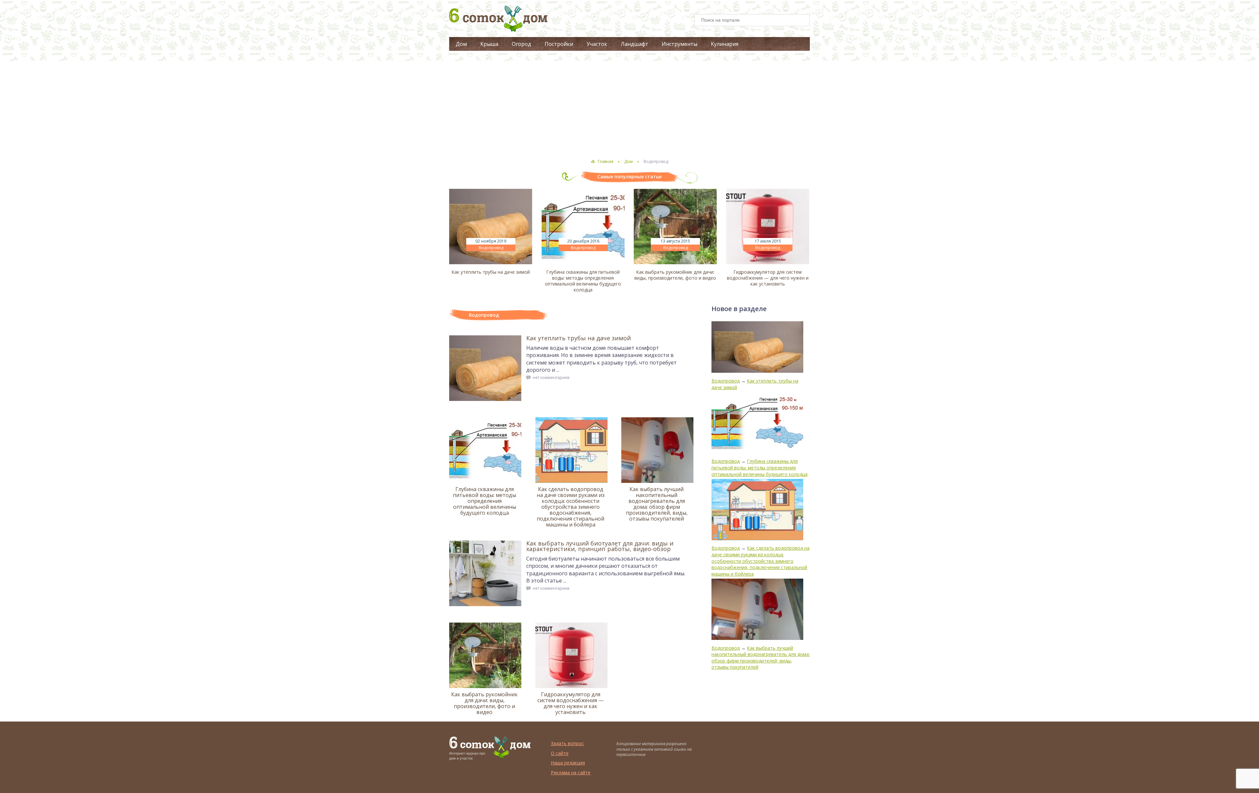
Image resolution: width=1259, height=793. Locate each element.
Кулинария (724, 44)
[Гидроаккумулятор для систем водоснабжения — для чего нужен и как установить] (767, 226)
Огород (521, 44)
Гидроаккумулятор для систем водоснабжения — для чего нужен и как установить (768, 278)
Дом (461, 44)
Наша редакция (568, 763)
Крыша (489, 44)
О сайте (560, 753)
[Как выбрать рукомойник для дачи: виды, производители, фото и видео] (675, 226)
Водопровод (491, 247)
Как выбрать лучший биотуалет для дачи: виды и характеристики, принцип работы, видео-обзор (599, 546)
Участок (597, 44)
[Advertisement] (629, 103)
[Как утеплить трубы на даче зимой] (490, 226)
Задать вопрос (567, 743)
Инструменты (679, 44)
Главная (605, 161)
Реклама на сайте (570, 772)
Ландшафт (634, 44)
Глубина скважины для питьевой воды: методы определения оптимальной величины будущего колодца (583, 281)
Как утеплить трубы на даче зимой (490, 272)
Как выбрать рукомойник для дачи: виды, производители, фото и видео (675, 275)
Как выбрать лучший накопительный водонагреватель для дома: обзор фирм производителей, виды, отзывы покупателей (657, 504)
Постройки (559, 44)
